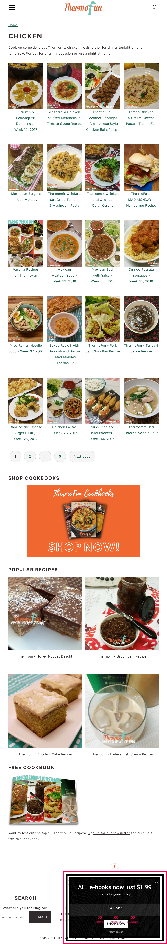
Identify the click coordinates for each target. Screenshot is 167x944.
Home (13, 25)
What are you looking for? (26, 908)
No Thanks (116, 931)
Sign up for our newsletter (109, 833)
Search (40, 917)
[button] (115, 887)
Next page (82, 456)
